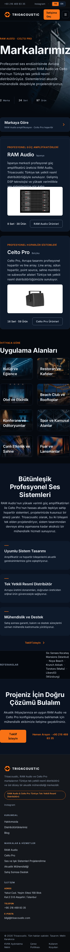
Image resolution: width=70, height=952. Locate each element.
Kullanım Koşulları (53, 945)
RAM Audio (11, 849)
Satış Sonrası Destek (16, 872)
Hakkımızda (11, 821)
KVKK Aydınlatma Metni (13, 945)
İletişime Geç (51, 14)
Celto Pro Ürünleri (47, 321)
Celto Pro (9, 855)
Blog (7, 832)
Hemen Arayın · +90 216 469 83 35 (50, 736)
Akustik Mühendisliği (16, 866)
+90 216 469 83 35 (14, 4)
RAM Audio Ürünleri (46, 223)
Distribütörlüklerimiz (15, 827)
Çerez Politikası (35, 945)
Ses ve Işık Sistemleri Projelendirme (25, 860)
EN (61, 4)
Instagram (40, 4)
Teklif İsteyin (33, 642)
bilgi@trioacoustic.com (17, 917)
